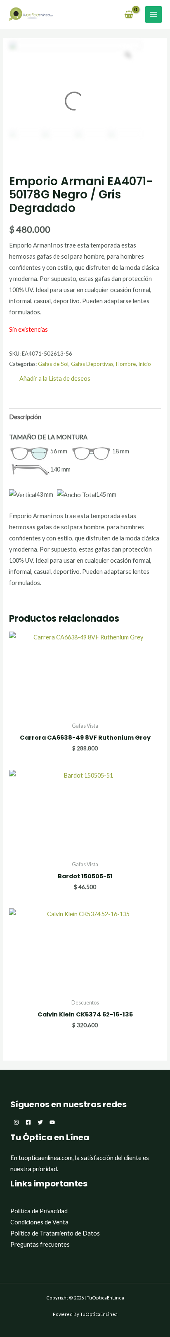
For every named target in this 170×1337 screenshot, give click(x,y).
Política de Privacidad (39, 1210)
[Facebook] (28, 1122)
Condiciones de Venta (39, 1222)
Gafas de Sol (53, 364)
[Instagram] (16, 1122)
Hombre (126, 364)
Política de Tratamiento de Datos (55, 1233)
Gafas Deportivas (92, 364)
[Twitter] (40, 1122)
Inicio (144, 364)
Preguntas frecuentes (40, 1244)
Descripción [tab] (25, 416)
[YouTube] (52, 1122)
